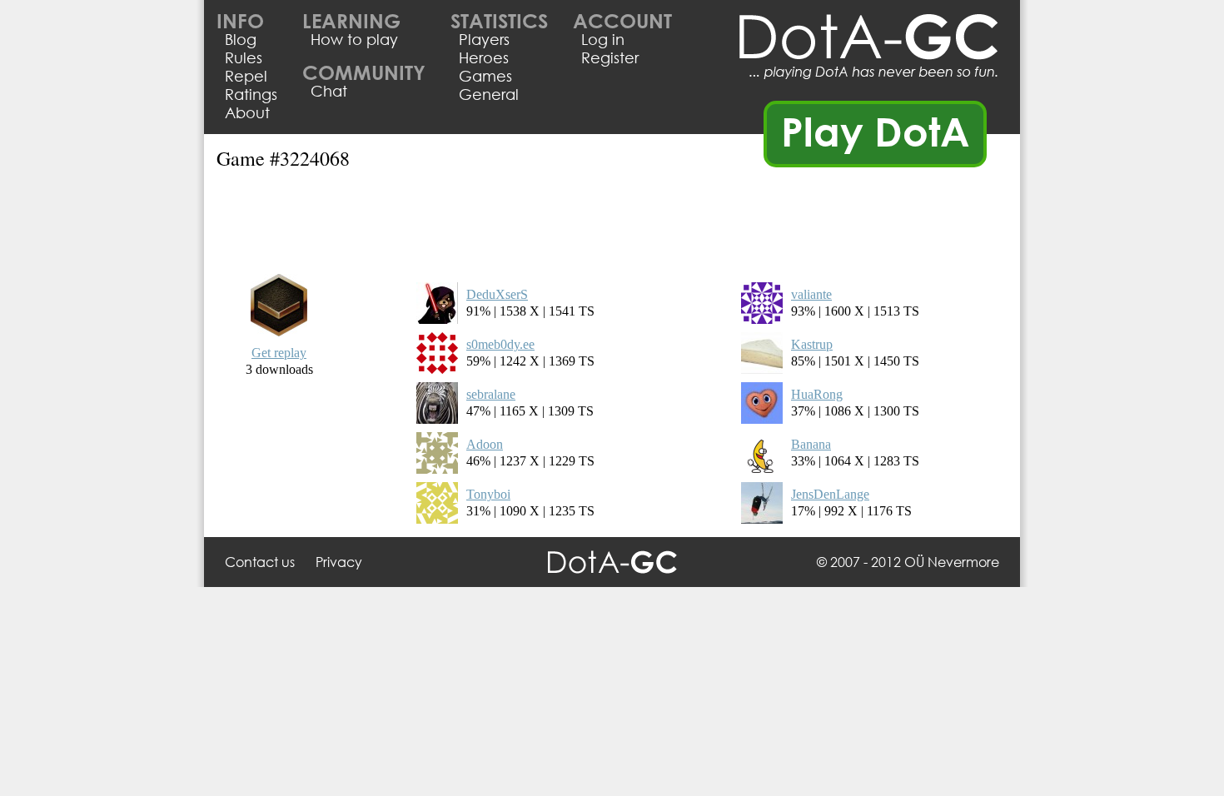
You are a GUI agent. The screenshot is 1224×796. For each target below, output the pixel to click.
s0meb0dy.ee (500, 344)
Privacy (339, 561)
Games (485, 76)
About (247, 112)
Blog (240, 39)
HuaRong (817, 394)
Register (610, 57)
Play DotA (875, 130)
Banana (811, 444)
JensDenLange (830, 494)
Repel (246, 76)
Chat (329, 91)
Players (484, 39)
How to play (354, 39)
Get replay (278, 353)
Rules (243, 57)
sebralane (490, 394)
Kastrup (812, 344)
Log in (602, 39)
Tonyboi (488, 494)
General (489, 94)
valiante (811, 294)
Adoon (484, 444)
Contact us (260, 561)
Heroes (484, 57)
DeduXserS (497, 294)
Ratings (251, 94)
